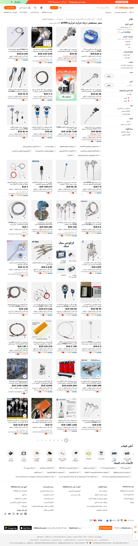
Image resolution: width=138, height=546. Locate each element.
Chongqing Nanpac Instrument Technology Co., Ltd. (66, 136)
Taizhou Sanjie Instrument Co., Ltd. (90, 429)
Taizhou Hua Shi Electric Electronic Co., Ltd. (17, 58)
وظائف (132, 502)
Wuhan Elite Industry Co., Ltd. (43, 271)
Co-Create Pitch (129, 495)
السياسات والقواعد (101, 510)
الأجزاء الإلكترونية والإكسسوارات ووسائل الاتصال (80, 19)
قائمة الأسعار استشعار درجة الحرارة (90, 151)
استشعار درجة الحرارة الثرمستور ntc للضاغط (96, 472)
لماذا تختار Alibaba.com (127, 491)
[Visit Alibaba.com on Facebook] (25, 514)
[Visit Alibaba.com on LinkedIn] (21, 514)
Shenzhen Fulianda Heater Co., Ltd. (41, 432)
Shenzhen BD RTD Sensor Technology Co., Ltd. (41, 98)
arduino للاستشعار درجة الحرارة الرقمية (88, 155)
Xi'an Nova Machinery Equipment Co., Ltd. (41, 191)
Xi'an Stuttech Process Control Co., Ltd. (66, 191)
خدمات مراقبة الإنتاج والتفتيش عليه (97, 506)
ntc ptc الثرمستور (74, 472)
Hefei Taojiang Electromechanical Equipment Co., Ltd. (66, 59)
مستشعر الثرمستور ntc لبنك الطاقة (68, 468)
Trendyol (90, 537)
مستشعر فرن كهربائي (89, 468)
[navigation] (118, 230)
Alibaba (99, 19)
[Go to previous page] (70, 440)
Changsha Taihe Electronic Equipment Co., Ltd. (90, 98)
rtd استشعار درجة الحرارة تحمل (31, 146)
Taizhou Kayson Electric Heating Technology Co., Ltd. (66, 234)
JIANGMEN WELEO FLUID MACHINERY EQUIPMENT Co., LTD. (17, 391)
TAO (84, 537)
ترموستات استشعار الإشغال (67, 146)
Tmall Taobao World (59, 537)
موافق (109, 76)
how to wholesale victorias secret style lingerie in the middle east (77, 476)
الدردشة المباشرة (48, 495)
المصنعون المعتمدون (74, 491)
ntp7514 (70, 155)
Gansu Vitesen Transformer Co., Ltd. (66, 390)
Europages (98, 537)
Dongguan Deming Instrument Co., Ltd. (41, 313)
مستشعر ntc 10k (49, 146)
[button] (60, 7)
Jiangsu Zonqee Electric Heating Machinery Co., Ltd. (90, 390)
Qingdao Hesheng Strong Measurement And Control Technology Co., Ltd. (17, 136)
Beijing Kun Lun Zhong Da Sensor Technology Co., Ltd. (17, 234)
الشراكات (24, 506)
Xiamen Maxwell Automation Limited (90, 231)
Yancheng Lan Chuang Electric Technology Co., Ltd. (90, 350)
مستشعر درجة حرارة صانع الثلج (121, 472)
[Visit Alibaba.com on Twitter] (17, 514)
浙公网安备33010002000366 (102, 543)
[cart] (34, 8)
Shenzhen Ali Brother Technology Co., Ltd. (41, 350)
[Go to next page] (38, 440)
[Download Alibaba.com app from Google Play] (11, 528)
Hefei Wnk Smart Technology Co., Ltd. (66, 313)
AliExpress (40, 537)
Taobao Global (77, 537)
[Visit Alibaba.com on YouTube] (9, 514)
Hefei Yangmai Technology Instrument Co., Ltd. (90, 271)
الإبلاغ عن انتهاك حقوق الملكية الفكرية (43, 506)
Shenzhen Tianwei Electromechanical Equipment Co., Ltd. (90, 313)
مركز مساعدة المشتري (47, 491)
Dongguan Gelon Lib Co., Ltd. (43, 390)
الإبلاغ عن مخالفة (49, 510)
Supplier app (73, 528)
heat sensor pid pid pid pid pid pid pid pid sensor (115, 476)
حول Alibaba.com (128, 486)
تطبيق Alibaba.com (40, 528)
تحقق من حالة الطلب (20, 498)
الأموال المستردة (49, 502)
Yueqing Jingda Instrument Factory (17, 98)
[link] (135, 526)
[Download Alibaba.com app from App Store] (26, 528)
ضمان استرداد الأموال (101, 495)
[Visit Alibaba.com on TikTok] (5, 514)
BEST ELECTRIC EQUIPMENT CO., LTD (17, 352)
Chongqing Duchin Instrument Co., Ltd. (17, 313)
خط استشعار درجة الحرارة (46, 468)
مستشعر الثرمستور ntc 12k (107, 468)
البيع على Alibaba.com (20, 491)
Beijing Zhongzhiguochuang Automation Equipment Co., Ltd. (41, 231)
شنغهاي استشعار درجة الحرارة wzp (44, 151)
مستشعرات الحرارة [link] (48, 19)
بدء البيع (24, 495)
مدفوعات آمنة (103, 491)
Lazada (69, 537)
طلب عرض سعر (75, 495)
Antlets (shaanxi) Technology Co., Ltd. (66, 350)
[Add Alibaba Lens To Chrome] (105, 528)
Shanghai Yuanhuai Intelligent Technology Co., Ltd (66, 429)
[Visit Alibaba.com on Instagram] (13, 514)
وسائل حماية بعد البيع (101, 502)
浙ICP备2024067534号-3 (121, 543)
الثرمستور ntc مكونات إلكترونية (55, 472)
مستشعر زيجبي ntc (29, 468)
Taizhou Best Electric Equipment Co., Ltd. (17, 193)
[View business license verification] (87, 543)
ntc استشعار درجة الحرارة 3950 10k (89, 146)
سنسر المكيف (37, 472)
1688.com (48, 537)
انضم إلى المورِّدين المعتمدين (18, 502)
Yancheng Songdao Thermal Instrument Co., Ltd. (41, 60)
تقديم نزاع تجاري (49, 498)
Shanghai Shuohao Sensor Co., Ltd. (90, 139)
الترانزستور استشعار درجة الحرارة (21, 151)
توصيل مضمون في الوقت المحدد (97, 498)
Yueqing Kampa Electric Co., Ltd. (91, 60)
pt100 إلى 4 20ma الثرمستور (67, 151)
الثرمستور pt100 (125, 468)
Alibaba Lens (126, 528)
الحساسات (60, 19)
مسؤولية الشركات (128, 498)
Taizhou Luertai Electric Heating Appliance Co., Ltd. (17, 274)
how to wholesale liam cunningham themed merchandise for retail (34, 476)
